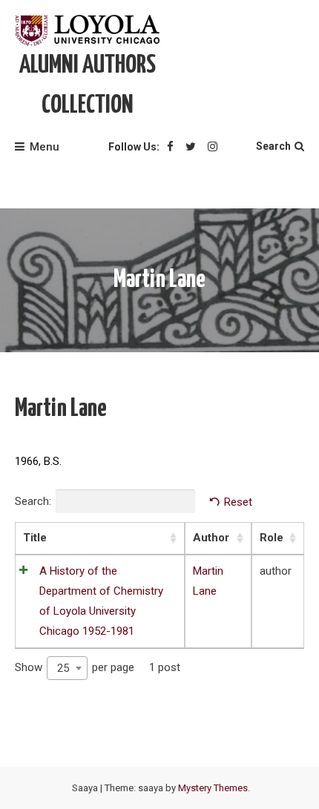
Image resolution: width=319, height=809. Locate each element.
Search (273, 146)
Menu (44, 146)
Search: (33, 501)
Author (211, 537)
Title (35, 537)
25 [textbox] (63, 668)
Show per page (74, 668)
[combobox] (67, 668)
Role (271, 537)
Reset (238, 502)
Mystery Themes (213, 787)
